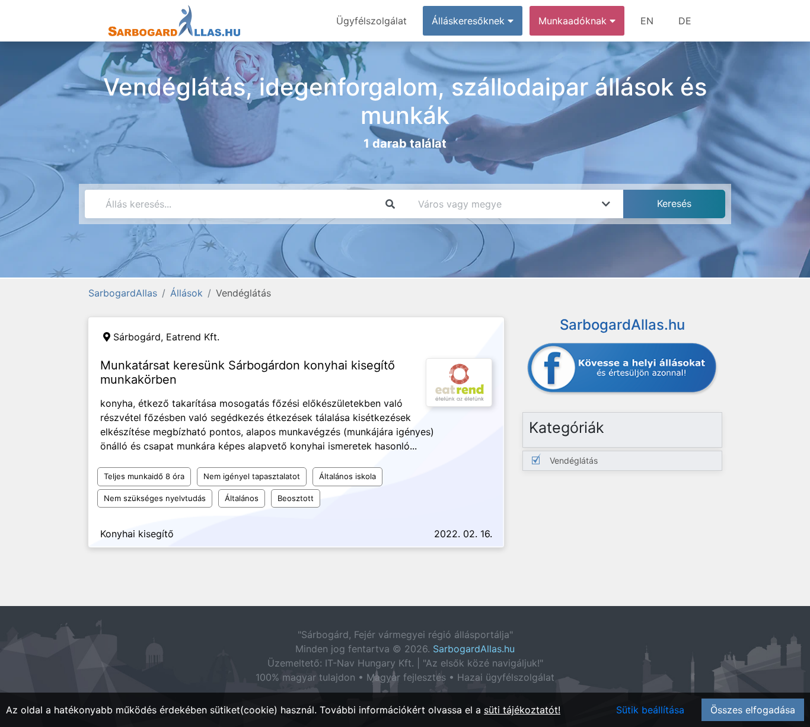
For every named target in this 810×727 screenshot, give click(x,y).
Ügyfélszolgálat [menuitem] (371, 21)
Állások (186, 293)
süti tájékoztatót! (522, 710)
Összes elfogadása (752, 710)
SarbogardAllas (122, 293)
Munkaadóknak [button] (574, 21)
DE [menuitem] (684, 21)
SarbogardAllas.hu (474, 649)
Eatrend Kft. (192, 337)
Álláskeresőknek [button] (470, 21)
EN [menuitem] (646, 21)
